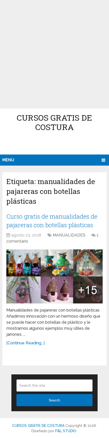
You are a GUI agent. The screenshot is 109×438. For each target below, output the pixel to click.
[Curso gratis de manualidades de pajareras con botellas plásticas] (54, 276)
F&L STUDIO (65, 431)
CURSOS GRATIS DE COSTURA (54, 122)
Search (54, 400)
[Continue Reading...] (25, 343)
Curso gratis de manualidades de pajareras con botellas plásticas (51, 220)
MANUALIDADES (69, 235)
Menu (8, 160)
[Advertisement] (54, 54)
